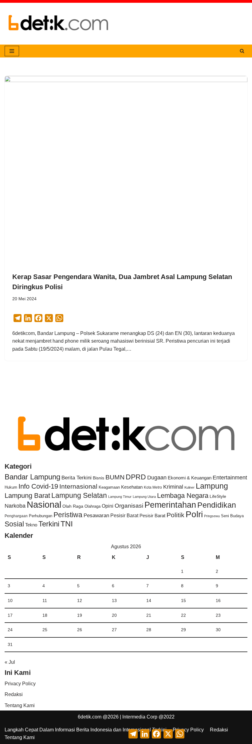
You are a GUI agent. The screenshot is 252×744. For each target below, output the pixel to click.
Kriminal (173, 486)
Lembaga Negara (182, 495)
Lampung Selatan (79, 495)
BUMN (114, 477)
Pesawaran (96, 515)
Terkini (48, 524)
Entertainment (230, 477)
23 (218, 615)
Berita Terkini (76, 478)
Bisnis (98, 477)
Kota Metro (153, 487)
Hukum (11, 487)
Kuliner (189, 487)
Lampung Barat (27, 495)
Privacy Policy (20, 683)
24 (10, 629)
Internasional (78, 486)
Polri (194, 514)
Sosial (14, 524)
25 (44, 629)
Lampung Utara (144, 496)
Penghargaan (16, 516)
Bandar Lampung (32, 477)
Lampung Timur (120, 496)
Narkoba (15, 505)
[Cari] (242, 51)
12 (79, 600)
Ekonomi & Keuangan (189, 477)
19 (79, 615)
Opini (107, 506)
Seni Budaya (232, 516)
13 (114, 600)
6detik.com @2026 (98, 716)
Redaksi (14, 694)
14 (148, 600)
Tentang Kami (20, 705)
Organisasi (129, 505)
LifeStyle (218, 496)
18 (44, 615)
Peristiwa (67, 515)
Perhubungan (40, 516)
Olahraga (92, 506)
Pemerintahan (170, 505)
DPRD (136, 477)
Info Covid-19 (38, 486)
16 (218, 600)
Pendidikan (216, 505)
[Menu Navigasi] (12, 51)
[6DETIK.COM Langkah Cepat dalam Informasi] (58, 23)
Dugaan (157, 477)
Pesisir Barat (124, 515)
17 (10, 615)
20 (114, 615)
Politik (175, 514)
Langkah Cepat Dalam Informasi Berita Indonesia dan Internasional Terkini (86, 729)
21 (148, 615)
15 (183, 600)
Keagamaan (109, 487)
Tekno (31, 524)
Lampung (212, 486)
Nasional (44, 504)
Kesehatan (132, 487)
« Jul (10, 662)
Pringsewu (212, 516)
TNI (67, 523)
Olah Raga (72, 506)
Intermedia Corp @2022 (148, 716)
